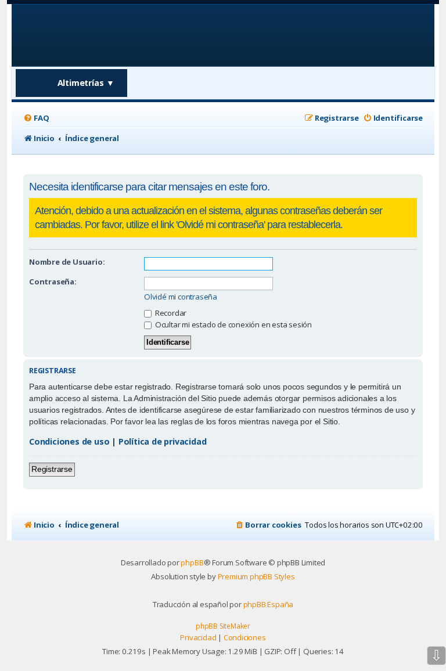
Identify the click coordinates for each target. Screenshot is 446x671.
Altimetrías (86, 82)
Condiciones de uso (69, 441)
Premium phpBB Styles (256, 576)
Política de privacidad (162, 441)
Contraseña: (53, 281)
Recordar (169, 313)
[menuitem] (36, 118)
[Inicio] (98, 34)
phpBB (192, 562)
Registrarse (52, 469)
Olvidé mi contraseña (180, 297)
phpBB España (268, 604)
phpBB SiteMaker (223, 626)
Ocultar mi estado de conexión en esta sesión (232, 324)
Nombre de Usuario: (67, 262)
